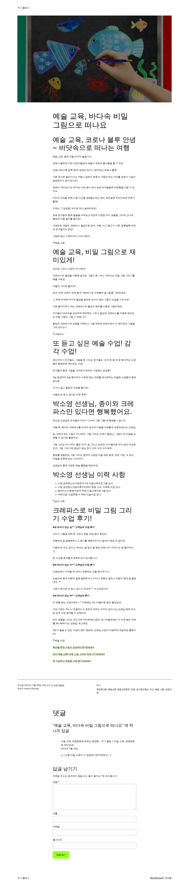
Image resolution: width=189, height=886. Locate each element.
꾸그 (152, 689)
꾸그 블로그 (23, 7)
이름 (55, 813)
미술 (133, 689)
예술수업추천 (123, 689)
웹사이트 (57, 839)
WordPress (156, 878)
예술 (157, 689)
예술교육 (112, 689)
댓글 (56, 782)
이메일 (56, 826)
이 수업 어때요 (57, 685)
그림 (162, 689)
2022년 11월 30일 (69, 748)
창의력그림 (102, 689)
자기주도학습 (142, 689)
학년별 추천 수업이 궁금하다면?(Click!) (73, 647)
